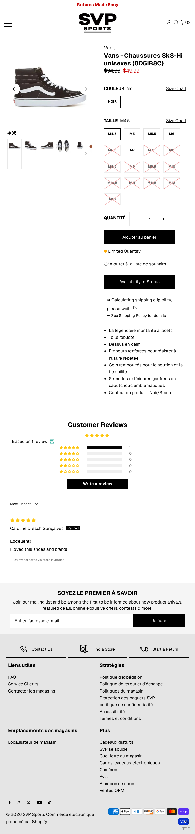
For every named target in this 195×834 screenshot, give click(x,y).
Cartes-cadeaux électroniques (130, 763)
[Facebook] (10, 802)
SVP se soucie (114, 749)
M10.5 (112, 183)
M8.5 (112, 166)
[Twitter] (28, 802)
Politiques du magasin (121, 691)
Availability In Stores (139, 282)
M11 (132, 183)
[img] (23, 520)
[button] (70, 447)
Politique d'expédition (121, 677)
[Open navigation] (32, 23)
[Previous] (14, 89)
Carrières (108, 769)
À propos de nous (117, 783)
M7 (132, 150)
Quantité (115, 218)
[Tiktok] (49, 802)
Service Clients (23, 684)
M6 (171, 134)
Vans (109, 47)
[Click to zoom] (14, 132)
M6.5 (112, 150)
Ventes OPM (112, 790)
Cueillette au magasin (121, 756)
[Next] (85, 89)
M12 (171, 183)
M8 (171, 150)
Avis (104, 776)
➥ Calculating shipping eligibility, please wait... (139, 304)
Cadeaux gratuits (116, 742)
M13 (112, 199)
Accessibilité (112, 711)
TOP (186, 827)
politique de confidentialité (126, 704)
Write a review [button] (97, 483)
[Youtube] (39, 802)
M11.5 (152, 183)
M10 (171, 166)
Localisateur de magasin (32, 742)
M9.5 (152, 166)
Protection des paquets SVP (127, 698)
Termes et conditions (120, 718)
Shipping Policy (133, 315)
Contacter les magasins (31, 691)
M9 (132, 166)
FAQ (12, 677)
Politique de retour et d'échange (131, 684)
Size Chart (176, 88)
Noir (112, 101)
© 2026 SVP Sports (25, 814)
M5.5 (152, 134)
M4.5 (112, 134)
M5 (132, 134)
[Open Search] (176, 22)
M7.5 (152, 150)
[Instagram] (18, 802)
